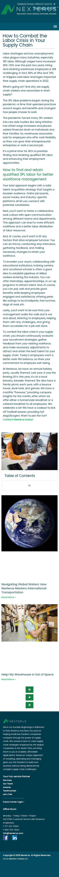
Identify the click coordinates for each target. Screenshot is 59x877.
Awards (7, 787)
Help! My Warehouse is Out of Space (27, 674)
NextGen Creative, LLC (18, 859)
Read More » (8, 597)
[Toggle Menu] (55, 26)
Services (7, 780)
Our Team (8, 784)
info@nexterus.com (13, 833)
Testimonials (9, 791)
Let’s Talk (7, 794)
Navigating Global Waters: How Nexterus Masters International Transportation (23, 588)
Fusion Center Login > (13, 802)
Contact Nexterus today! (18, 419)
